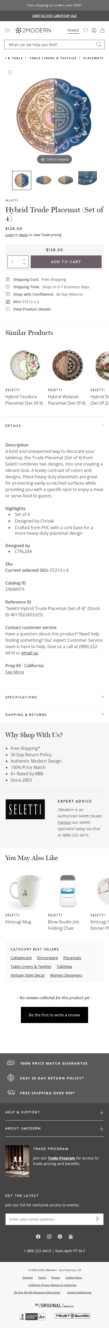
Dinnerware (47, 957)
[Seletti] (25, 810)
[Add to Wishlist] (10, 71)
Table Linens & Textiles (53, 58)
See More (14, 672)
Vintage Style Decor (28, 975)
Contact (64, 822)
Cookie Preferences (79, 1292)
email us (29, 653)
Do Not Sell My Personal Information (37, 1292)
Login (9, 234)
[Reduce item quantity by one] (25, 265)
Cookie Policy (74, 1277)
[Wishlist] (85, 30)
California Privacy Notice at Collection (52, 1285)
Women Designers (66, 975)
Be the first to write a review (54, 1014)
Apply (23, 234)
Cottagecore (21, 957)
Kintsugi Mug (18, 922)
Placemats (93, 58)
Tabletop (64, 966)
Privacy (55, 1277)
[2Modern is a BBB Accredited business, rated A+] (33, 1318)
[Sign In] (94, 30)
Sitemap (27, 1277)
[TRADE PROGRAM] (54, 1161)
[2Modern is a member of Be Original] (54, 1305)
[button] (102, 30)
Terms (42, 1277)
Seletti (11, 200)
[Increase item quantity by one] (25, 258)
